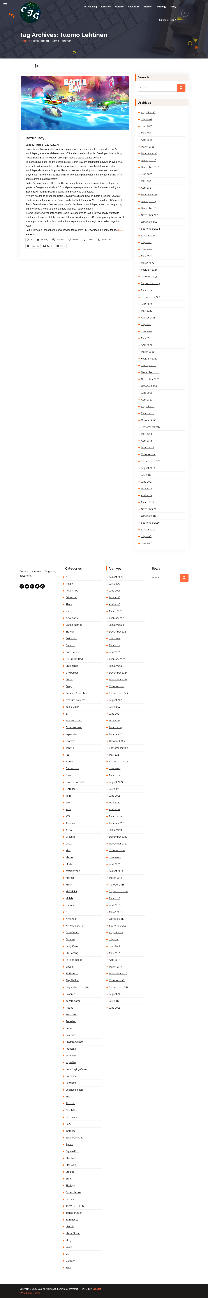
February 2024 (149, 269)
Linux (69, 843)
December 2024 (150, 208)
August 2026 (148, 112)
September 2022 (150, 297)
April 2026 (146, 139)
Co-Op (69, 679)
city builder (72, 672)
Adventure (133, 6)
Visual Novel (73, 1233)
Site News (71, 1117)
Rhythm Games (74, 1041)
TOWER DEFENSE (76, 1206)
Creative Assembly (76, 693)
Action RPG (72, 590)
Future (69, 761)
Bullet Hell (71, 638)
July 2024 (146, 242)
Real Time (71, 1014)
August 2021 (148, 317)
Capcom (70, 645)
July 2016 (146, 536)
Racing (69, 1007)
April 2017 (146, 495)
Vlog (68, 1240)
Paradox (70, 939)
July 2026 (146, 119)
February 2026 (149, 153)
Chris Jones (72, 665)
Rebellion (71, 1021)
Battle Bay (35, 138)
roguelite (71, 1055)
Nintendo (71, 918)
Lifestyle (106, 6)
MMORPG (71, 891)
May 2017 (146, 488)
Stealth (70, 1171)
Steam (69, 1178)
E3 (67, 713)
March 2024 (147, 262)
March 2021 (147, 351)
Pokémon (71, 994)
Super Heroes (73, 1192)
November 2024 (150, 215)
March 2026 (147, 146)
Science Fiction (167, 20)
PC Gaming (90, 6)
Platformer (72, 973)
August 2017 (148, 468)
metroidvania (73, 871)
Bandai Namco (74, 624)
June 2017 (146, 481)
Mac (68, 850)
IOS (68, 816)
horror (69, 795)
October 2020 (149, 386)
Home (23, 40)
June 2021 (146, 331)
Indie (68, 809)
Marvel (69, 857)
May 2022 (146, 310)
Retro (69, 1028)
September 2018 (150, 427)
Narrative (71, 905)
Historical (71, 788)
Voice (69, 1247)
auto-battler (72, 618)
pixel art (70, 966)
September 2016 (150, 522)
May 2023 (146, 290)
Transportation (74, 1212)
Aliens (69, 604)
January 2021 (148, 365)
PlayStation (72, 980)
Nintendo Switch (75, 925)
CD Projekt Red (74, 659)
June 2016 (146, 543)
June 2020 (147, 392)
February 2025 (149, 194)
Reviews (70, 1035)
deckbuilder (72, 706)
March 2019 (147, 413)
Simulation (72, 1110)
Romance (71, 1076)
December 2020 (150, 372)
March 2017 (147, 502)
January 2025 (148, 201)
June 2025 (146, 174)
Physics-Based (74, 959)
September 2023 (150, 283)
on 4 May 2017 (41, 129)
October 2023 (149, 276)
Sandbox (71, 1082)
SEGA (69, 1096)
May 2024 (146, 256)
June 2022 (146, 304)
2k (67, 577)
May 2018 (146, 433)
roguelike (71, 1048)
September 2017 (150, 461)
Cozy (69, 686)
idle (68, 802)
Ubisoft (70, 1226)
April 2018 (146, 440)
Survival (70, 1199)
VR (67, 1253)
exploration (72, 734)
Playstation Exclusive (77, 987)
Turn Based (72, 1219)
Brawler (70, 631)
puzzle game (73, 1000)
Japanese (71, 823)
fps (67, 754)
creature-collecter (76, 700)
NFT (68, 912)
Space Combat (74, 1137)
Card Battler (72, 652)
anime (69, 611)
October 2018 (149, 420)
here (120, 230)
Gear (68, 775)
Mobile (69, 898)
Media (69, 864)
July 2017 (146, 474)
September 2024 (150, 228)
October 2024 (149, 221)
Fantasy (119, 6)
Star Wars (71, 1165)
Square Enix (72, 1151)
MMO (69, 884)
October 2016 (149, 515)
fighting (70, 747)
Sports (69, 1144)
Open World (72, 932)
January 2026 (148, 160)
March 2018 (147, 447)
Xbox (68, 1267)
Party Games (73, 946)
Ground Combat (75, 782)
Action (69, 583)
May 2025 (146, 180)
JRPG (69, 830)
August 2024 (148, 235)
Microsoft (71, 877)
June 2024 (147, 249)
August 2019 (148, 406)
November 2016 (150, 509)
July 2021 (146, 324)
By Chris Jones (62, 129)
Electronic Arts (74, 720)
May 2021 (146, 338)
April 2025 (146, 187)
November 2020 (150, 379)
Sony (173, 6)
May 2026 (146, 133)
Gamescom (72, 768)
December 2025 (150, 167)
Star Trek (71, 1158)
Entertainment (74, 727)
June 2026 (147, 126)
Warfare (70, 1260)
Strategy (161, 6)
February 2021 (149, 358)
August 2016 (148, 529)
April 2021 (146, 345)
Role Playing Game (76, 1069)
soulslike (70, 1130)
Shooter (148, 6)
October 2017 (148, 454)
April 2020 (146, 399)
